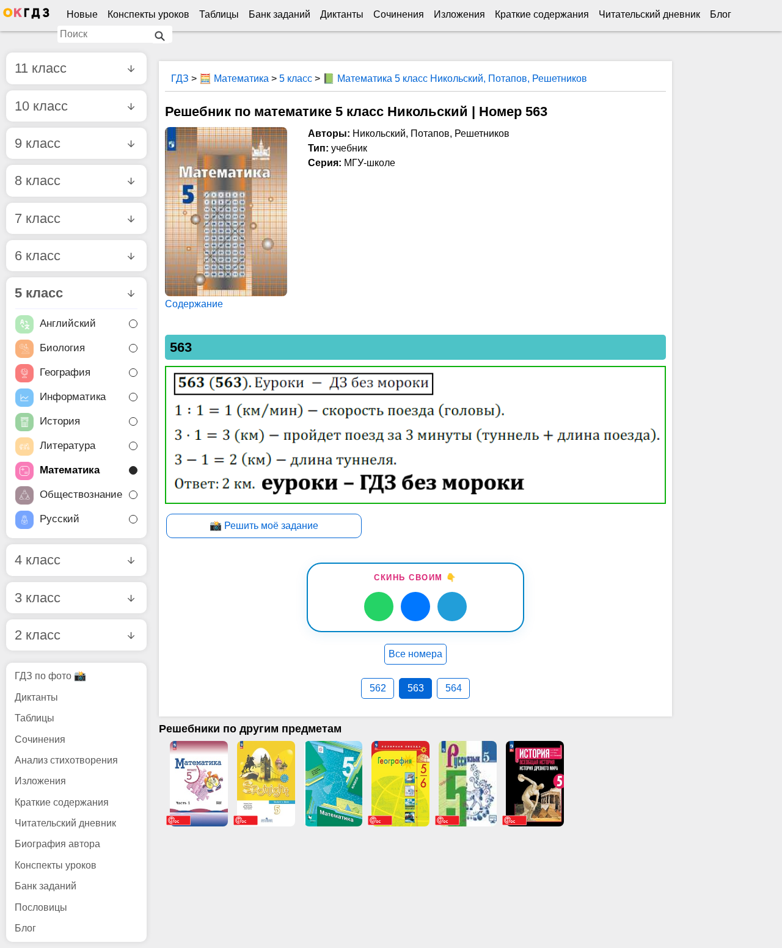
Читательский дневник (649, 14)
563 (415, 688)
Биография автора (57, 844)
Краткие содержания (542, 14)
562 (378, 688)
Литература (67, 446)
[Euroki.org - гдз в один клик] (26, 16)
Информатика (73, 397)
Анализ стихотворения (66, 760)
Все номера (415, 654)
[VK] (415, 606)
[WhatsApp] (378, 606)
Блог (720, 14)
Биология (62, 348)
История (60, 422)
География (65, 373)
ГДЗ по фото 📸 (50, 676)
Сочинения (398, 14)
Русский (59, 519)
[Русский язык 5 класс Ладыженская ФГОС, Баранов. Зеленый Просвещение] (467, 783)
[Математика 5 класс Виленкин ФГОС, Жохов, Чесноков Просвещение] (198, 783)
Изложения (459, 14)
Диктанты (342, 14)
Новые (82, 14)
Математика (70, 470)
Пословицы (41, 907)
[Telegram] (452, 606)
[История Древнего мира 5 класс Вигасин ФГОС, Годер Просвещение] (534, 783)
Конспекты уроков (148, 14)
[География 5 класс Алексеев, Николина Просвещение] (400, 783)
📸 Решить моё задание (264, 525)
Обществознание (81, 495)
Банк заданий (279, 14)
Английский (68, 324)
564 (453, 688)
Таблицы (219, 14)
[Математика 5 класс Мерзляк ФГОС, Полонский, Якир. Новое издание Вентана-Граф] (333, 783)
